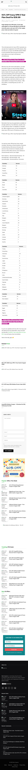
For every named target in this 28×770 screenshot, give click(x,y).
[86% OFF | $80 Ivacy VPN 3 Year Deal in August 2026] (14, 354)
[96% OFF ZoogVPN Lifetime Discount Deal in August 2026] (5, 552)
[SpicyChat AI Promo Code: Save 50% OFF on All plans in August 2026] (5, 597)
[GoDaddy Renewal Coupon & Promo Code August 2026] (5, 499)
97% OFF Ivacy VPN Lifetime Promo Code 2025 (14, 384)
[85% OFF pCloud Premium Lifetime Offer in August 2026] (5, 512)
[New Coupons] (14, 2)
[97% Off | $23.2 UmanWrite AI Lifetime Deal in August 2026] (5, 629)
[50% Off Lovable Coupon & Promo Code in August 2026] (5, 616)
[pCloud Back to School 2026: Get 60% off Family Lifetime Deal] (5, 705)
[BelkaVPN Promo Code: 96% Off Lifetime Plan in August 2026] (5, 585)
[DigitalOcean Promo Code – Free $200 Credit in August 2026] (5, 493)
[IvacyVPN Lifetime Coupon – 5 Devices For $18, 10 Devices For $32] (14, 396)
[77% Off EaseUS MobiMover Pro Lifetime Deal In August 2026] (5, 719)
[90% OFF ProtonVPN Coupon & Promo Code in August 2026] (5, 559)
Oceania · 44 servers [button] (10, 159)
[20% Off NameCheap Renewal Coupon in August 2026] (5, 486)
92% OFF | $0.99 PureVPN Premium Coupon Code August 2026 (14, 748)
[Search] (26, 2)
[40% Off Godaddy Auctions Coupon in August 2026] (5, 519)
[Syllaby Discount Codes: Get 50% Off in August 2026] (5, 712)
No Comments (5, 21)
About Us (10, 764)
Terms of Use (15, 766)
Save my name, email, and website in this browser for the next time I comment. (12, 446)
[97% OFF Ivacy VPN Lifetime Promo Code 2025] (14, 376)
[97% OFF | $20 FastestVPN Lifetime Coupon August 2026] (5, 578)
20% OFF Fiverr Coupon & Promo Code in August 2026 (13, 737)
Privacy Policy (22, 764)
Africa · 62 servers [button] (19, 159)
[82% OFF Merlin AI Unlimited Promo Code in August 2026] (5, 603)
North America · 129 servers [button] (8, 155)
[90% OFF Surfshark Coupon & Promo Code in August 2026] (5, 565)
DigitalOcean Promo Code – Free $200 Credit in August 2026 (13, 731)
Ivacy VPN (8, 20)
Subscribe (14, 649)
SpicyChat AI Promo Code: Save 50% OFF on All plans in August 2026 (16, 597)
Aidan (3, 20)
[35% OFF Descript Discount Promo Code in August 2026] (5, 623)
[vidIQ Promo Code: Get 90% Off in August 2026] (5, 610)
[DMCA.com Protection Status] (6, 683)
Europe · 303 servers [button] (10, 157)
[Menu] (2, 2)
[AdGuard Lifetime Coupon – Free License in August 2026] (5, 506)
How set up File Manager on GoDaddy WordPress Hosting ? (13, 742)
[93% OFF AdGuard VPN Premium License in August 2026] (5, 572)
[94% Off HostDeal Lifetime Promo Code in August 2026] (5, 698)
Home (5, 764)
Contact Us (16, 764)
